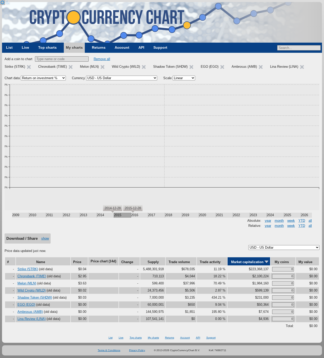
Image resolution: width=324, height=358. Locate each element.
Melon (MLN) (26, 283)
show (45, 238)
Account (122, 47)
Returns (99, 47)
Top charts (47, 47)
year (268, 221)
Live (25, 47)
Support (160, 47)
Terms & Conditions (109, 350)
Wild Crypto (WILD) (31, 290)
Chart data (12, 78)
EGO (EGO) (26, 304)
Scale (167, 78)
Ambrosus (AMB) (30, 312)
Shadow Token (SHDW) (34, 297)
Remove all (102, 59)
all (310, 221)
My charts (74, 47)
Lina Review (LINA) (31, 319)
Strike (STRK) (27, 269)
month (279, 221)
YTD (301, 221)
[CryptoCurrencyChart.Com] (162, 22)
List (9, 47)
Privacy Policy (137, 350)
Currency (78, 78)
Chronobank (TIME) (31, 276)
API (141, 47)
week (291, 221)
